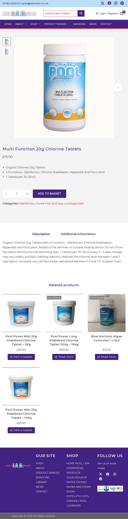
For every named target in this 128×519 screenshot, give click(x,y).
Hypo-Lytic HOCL (77, 496)
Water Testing (76, 482)
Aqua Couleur (76, 477)
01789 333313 (10, 3)
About (19, 24)
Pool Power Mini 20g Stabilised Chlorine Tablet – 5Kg (21, 340)
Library (41, 482)
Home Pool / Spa (78, 463)
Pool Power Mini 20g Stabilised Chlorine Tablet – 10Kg (21, 413)
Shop (33, 24)
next (118, 87)
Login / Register (108, 13)
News (93, 24)
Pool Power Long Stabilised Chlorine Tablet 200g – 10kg (63, 340)
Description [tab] (41, 234)
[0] (121, 13)
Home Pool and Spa (49, 203)
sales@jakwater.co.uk (34, 3)
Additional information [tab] (78, 234)
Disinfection (27, 203)
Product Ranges (55, 24)
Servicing (79, 24)
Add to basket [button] (23, 356)
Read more (65, 356)
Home (8, 24)
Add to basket (49, 193)
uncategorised (74, 203)
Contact (106, 24)
